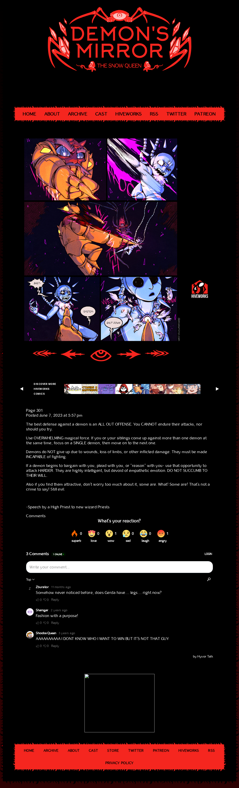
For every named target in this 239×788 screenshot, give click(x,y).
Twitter (177, 114)
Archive (78, 114)
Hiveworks (129, 114)
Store (113, 750)
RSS (154, 114)
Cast (101, 114)
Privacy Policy (119, 763)
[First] (45, 356)
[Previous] (73, 356)
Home (29, 114)
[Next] (129, 356)
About (52, 114)
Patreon (205, 114)
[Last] (157, 356)
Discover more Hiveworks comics (45, 389)
